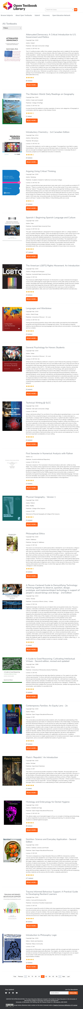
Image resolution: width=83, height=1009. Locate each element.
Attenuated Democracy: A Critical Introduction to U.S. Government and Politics (51, 36)
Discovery (46, 15)
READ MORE (31, 85)
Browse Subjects (7, 15)
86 (56, 976)
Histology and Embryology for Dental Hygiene (48, 801)
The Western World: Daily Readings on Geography (50, 94)
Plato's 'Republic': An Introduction (42, 757)
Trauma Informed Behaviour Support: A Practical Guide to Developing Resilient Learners (52, 893)
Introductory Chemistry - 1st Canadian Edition (47, 132)
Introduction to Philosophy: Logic (41, 935)
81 (39, 976)
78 (29, 976)
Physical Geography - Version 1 (41, 497)
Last (68, 976)
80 (35, 976)
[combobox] (59, 10)
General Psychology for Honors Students (45, 347)
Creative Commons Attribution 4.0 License (65, 1005)
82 (42, 976)
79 (32, 976)
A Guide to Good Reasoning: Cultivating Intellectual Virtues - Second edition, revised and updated (50, 660)
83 (46, 976)
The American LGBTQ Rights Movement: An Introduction (53, 265)
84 (49, 976)
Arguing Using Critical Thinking (41, 171)
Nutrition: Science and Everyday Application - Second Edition (51, 840)
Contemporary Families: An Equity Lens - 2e (47, 705)
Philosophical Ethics (35, 533)
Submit (37, 15)
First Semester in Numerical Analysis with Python (49, 453)
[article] (41, 61)
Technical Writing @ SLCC (38, 402)
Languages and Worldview (38, 308)
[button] (12, 28)
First (15, 976)
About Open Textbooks (24, 15)
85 (53, 976)
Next (63, 976)
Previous (20, 976)
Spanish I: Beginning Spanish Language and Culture (50, 217)
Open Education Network (61, 15)
